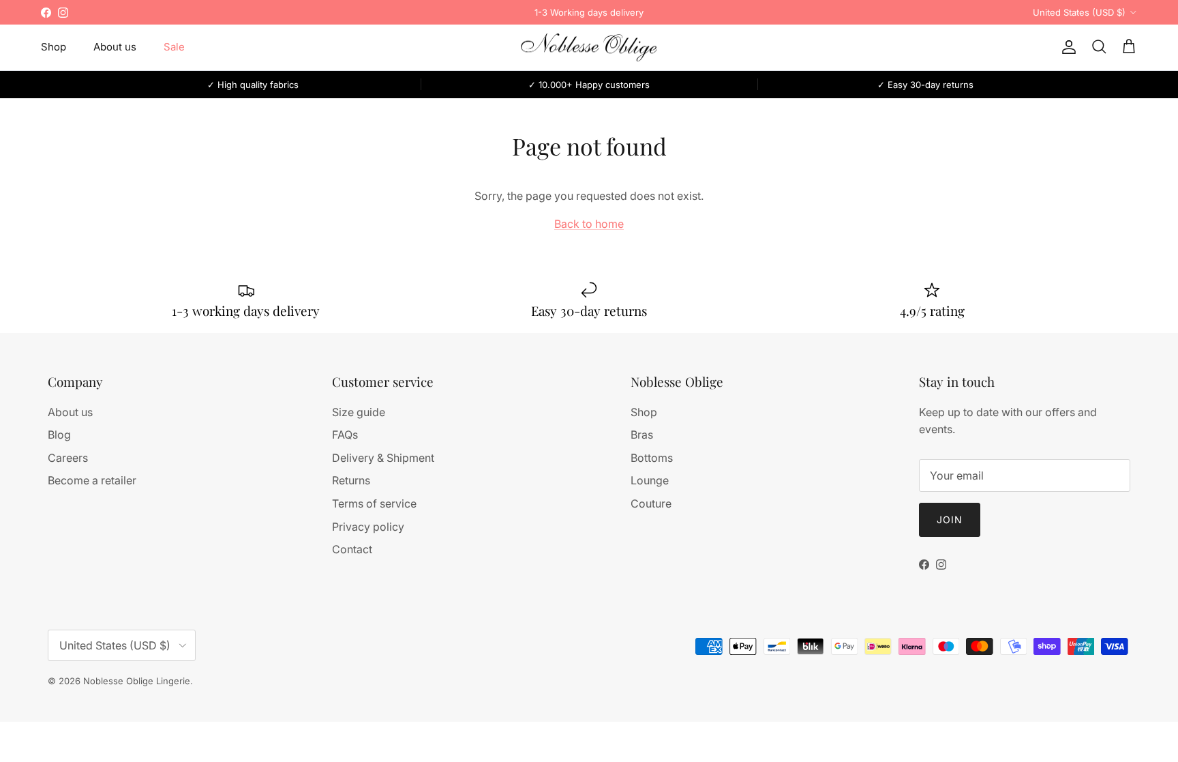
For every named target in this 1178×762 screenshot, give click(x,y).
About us (114, 46)
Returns (351, 480)
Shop (53, 46)
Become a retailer (92, 480)
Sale (174, 46)
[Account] (1066, 47)
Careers (68, 458)
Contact (352, 549)
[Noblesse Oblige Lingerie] (589, 47)
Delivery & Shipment (383, 458)
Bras (642, 434)
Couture (651, 503)
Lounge (650, 480)
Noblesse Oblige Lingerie (136, 680)
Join (950, 519)
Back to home (589, 224)
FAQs (345, 434)
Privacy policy (368, 526)
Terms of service (374, 503)
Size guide (358, 412)
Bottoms (652, 458)
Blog (59, 434)
